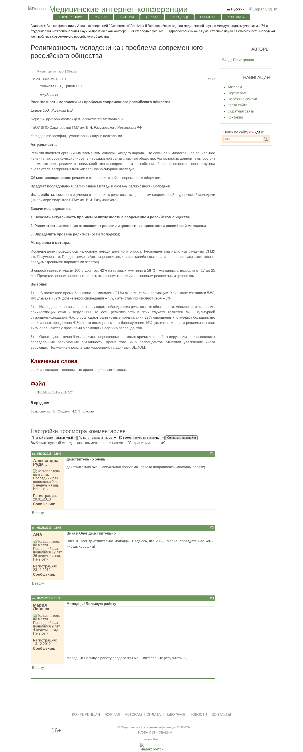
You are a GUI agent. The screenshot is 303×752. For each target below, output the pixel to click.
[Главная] (36, 9)
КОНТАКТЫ (236, 17)
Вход (226, 60)
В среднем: (41, 403)
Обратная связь (241, 111)
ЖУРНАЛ (101, 17)
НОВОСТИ (208, 17)
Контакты (235, 117)
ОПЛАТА (152, 17)
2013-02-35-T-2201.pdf (54, 392)
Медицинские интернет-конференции (118, 9)
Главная (37, 26)
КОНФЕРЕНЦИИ (71, 17)
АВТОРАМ (127, 17)
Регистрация (243, 60)
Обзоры (72, 71)
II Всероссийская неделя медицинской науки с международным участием (201, 26)
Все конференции (60, 26)
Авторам (235, 87)
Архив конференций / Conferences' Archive (109, 26)
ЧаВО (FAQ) (179, 17)
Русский (237, 9)
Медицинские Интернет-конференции (148, 727)
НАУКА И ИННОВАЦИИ (155, 732)
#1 (212, 454)
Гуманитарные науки (217, 31)
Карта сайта (237, 105)
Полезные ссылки (242, 99)
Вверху (38, 513)
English (270, 9)
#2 (212, 528)
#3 (212, 598)
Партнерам (237, 93)
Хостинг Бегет (151, 739)
